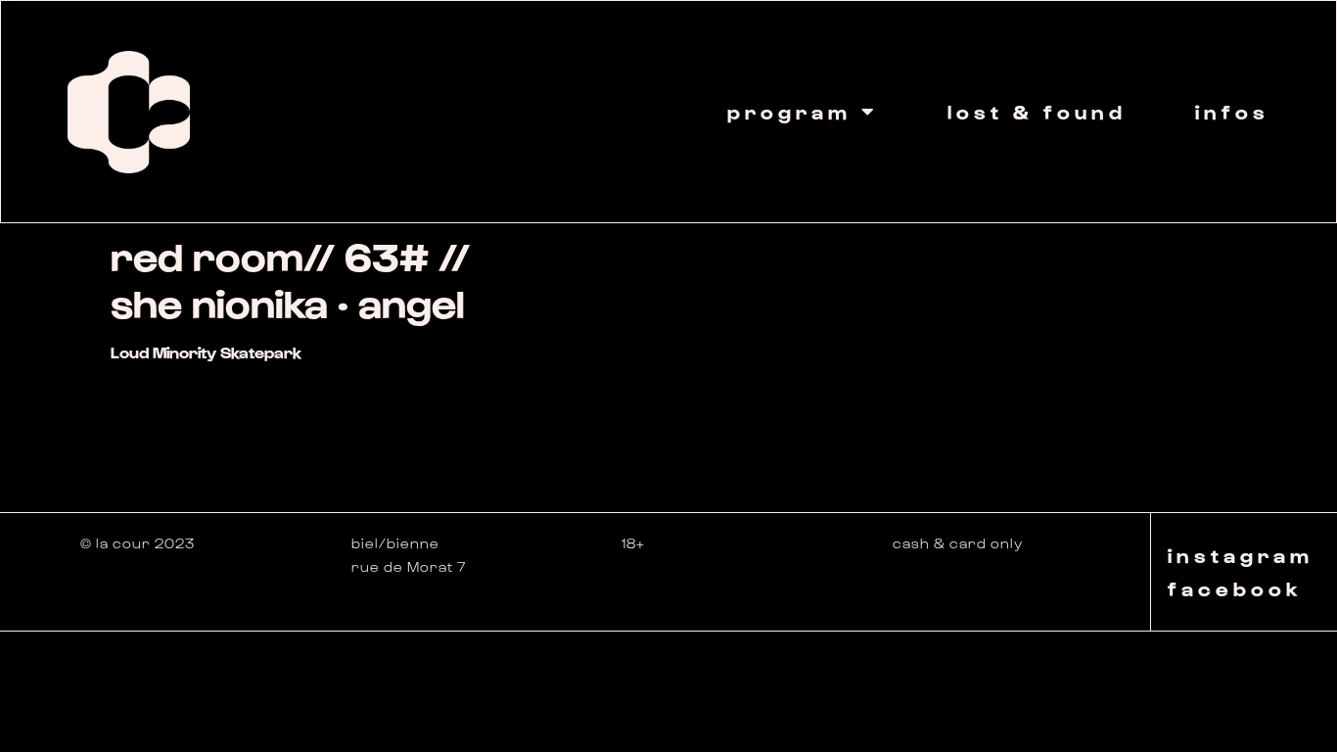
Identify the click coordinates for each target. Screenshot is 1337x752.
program (789, 111)
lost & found (1037, 111)
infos (1232, 111)
